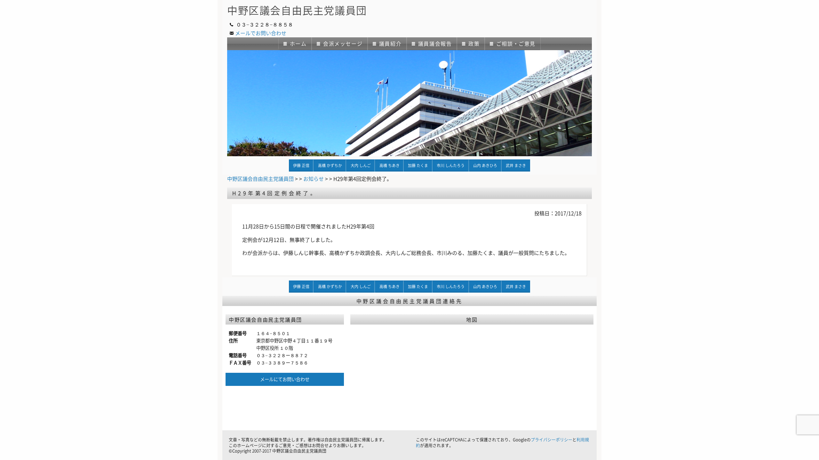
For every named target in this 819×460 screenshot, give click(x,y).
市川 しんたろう (451, 165)
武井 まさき (516, 165)
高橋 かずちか (330, 165)
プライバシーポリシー (551, 439)
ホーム (298, 43)
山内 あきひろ (485, 165)
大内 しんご (361, 165)
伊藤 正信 (301, 165)
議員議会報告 (435, 43)
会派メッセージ (342, 43)
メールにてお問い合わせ (284, 379)
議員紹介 (390, 43)
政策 (474, 43)
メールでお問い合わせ (260, 33)
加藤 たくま (418, 165)
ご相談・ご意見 (516, 43)
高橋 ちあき (389, 165)
